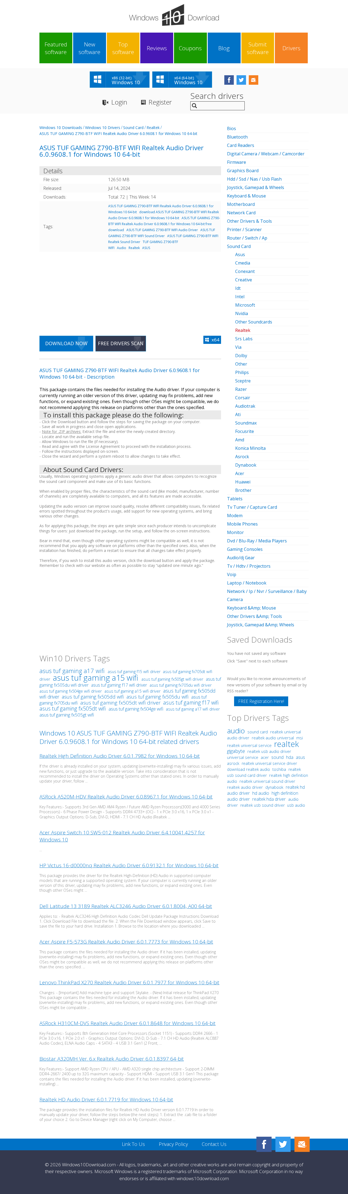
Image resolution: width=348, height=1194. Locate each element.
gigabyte (236, 750)
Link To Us (133, 1144)
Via (238, 347)
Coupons (190, 48)
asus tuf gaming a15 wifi (96, 677)
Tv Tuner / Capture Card (252, 507)
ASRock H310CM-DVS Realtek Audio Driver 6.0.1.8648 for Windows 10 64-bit (127, 1023)
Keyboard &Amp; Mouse (251, 608)
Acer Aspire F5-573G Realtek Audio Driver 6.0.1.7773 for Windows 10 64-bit (126, 941)
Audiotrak (245, 406)
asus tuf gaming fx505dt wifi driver (120, 702)
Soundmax (246, 423)
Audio (121, 248)
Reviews (157, 48)
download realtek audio (249, 769)
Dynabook (245, 465)
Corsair (242, 398)
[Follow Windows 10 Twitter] (241, 80)
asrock (233, 763)
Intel (239, 297)
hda (289, 757)
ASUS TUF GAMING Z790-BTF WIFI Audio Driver (162, 230)
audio (236, 731)
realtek (286, 744)
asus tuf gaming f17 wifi (191, 702)
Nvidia (241, 313)
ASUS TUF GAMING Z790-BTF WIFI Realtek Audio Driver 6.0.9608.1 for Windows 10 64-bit (118, 133)
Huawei (242, 482)
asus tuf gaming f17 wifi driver (119, 685)
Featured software (56, 48)
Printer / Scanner (244, 229)
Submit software (258, 48)
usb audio (296, 805)
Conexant (245, 271)
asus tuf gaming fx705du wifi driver (181, 685)
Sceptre (243, 381)
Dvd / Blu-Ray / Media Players (257, 541)
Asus (240, 254)
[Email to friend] (253, 80)
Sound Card (133, 127)
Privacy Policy (173, 1144)
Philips (242, 372)
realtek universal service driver (269, 763)
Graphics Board (243, 171)
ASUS (146, 248)
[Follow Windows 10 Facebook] (229, 80)
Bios (231, 128)
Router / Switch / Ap (247, 238)
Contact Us (214, 1144)
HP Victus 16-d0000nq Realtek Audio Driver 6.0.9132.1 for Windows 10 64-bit (129, 865)
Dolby (241, 356)
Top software (123, 48)
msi (299, 738)
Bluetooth (237, 137)
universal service (242, 757)
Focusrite (244, 431)
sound (277, 757)
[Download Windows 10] (174, 15)
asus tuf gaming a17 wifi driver (193, 709)
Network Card (241, 213)
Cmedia (242, 263)
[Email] (302, 1144)
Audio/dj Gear (241, 558)
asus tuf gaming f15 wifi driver (134, 671)
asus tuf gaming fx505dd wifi (93, 696)
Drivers (291, 48)
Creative (243, 280)
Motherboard (241, 204)
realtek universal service (250, 745)
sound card (257, 731)
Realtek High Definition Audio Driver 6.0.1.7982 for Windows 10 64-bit (119, 755)
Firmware (236, 162)
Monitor (235, 532)
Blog (224, 48)
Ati (238, 414)
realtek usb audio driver (269, 751)
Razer (241, 389)
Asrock (242, 457)
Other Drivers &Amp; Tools (254, 616)
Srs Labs (244, 339)
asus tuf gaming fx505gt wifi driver (172, 679)
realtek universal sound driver (267, 781)
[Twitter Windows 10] (283, 1144)
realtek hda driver (269, 799)
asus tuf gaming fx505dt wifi (73, 708)
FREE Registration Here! (261, 701)
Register (160, 102)
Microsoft (245, 305)
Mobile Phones (242, 524)
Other (241, 364)
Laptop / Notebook (246, 583)
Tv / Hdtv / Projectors (249, 566)
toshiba (279, 769)
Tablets (235, 499)
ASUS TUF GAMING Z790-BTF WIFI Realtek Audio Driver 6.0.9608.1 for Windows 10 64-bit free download (164, 224)
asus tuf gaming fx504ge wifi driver (70, 691)
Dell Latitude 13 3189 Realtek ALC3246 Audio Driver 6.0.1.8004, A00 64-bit (125, 906)
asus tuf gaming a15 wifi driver (132, 691)
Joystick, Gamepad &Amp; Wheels (260, 625)
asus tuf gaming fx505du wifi (158, 696)
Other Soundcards (253, 322)
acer (265, 757)
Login (119, 102)
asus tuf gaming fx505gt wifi (66, 715)
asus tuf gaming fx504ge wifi (136, 709)
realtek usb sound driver (262, 805)
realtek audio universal (273, 737)
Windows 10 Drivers (102, 127)
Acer (239, 473)
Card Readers (240, 145)
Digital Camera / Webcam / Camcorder (265, 154)
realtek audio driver (245, 787)
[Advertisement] (130, 290)
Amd (239, 440)
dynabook (274, 787)
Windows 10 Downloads (60, 127)
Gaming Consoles (245, 549)
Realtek (153, 127)
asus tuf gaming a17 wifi (72, 671)
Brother (243, 490)
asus (300, 757)
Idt (238, 288)
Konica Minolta (250, 448)
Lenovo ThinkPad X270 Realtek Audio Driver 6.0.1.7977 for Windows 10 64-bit (129, 982)
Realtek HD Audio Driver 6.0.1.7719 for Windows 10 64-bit (106, 1099)
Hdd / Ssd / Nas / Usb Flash (254, 179)
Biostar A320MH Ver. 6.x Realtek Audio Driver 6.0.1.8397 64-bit (111, 1058)
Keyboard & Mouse (246, 196)
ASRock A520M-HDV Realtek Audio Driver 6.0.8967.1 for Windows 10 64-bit (126, 796)
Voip (231, 574)
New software (89, 48)
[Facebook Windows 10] (264, 1144)
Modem (235, 516)
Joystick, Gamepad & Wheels (255, 187)
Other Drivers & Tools (249, 221)
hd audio (260, 793)
